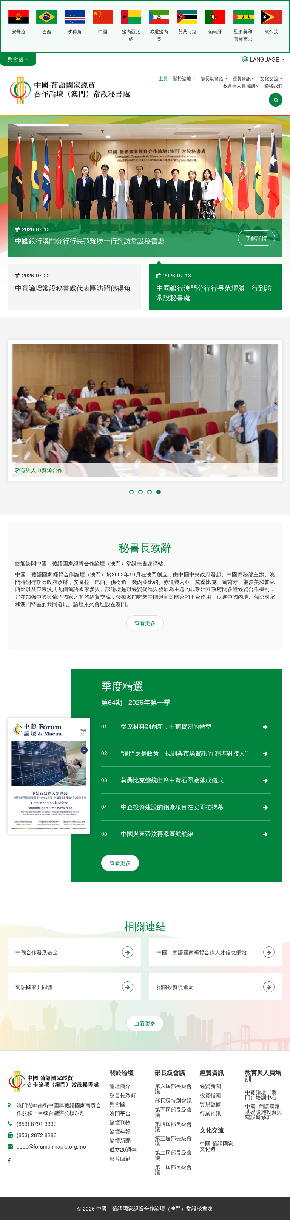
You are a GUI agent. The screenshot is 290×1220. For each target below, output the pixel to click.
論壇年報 (120, 1131)
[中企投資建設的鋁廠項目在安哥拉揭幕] (265, 807)
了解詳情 (256, 238)
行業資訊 (210, 1113)
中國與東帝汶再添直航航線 (157, 833)
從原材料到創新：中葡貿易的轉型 (166, 726)
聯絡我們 (273, 85)
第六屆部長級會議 (173, 1088)
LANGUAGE (264, 59)
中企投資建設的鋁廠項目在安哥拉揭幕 (172, 806)
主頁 (163, 78)
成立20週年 (123, 1149)
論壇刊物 (120, 1122)
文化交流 (269, 78)
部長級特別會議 (173, 1100)
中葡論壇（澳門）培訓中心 (261, 1094)
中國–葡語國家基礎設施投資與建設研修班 (263, 1111)
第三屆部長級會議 (173, 1140)
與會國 (117, 1104)
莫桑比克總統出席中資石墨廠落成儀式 (172, 780)
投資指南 (210, 1095)
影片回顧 (120, 1158)
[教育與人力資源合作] (145, 410)
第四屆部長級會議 (173, 1126)
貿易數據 (210, 1104)
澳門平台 (120, 1113)
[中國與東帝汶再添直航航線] (265, 833)
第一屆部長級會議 (173, 1169)
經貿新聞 (210, 1086)
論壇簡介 (120, 1086)
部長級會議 (212, 78)
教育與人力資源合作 (39, 470)
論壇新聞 (120, 1140)
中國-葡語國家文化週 (216, 1145)
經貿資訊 (242, 78)
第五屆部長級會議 (173, 1111)
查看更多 (145, 623)
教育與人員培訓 (239, 85)
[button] (131, 492)
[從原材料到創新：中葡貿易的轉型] (265, 726)
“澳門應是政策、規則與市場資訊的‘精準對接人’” (184, 753)
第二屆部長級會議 (173, 1155)
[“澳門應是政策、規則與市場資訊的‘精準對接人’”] (265, 753)
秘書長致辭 (123, 1095)
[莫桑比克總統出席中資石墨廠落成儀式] (265, 780)
